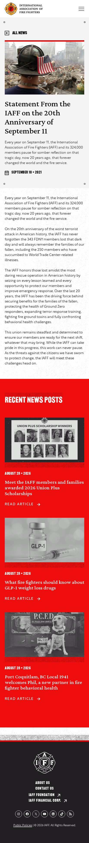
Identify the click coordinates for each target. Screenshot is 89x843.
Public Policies (22, 825)
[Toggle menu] (81, 9)
